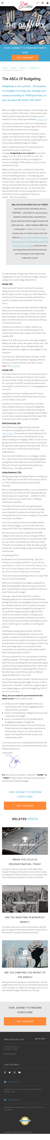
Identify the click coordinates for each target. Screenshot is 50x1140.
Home (5, 67)
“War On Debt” (8, 433)
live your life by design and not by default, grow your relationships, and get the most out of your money (29, 241)
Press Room (14, 1100)
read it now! (42, 119)
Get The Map (25, 57)
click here (16, 365)
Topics (23, 67)
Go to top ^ (40, 1039)
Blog (14, 67)
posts (33, 819)
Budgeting (34, 67)
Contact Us (14, 1081)
